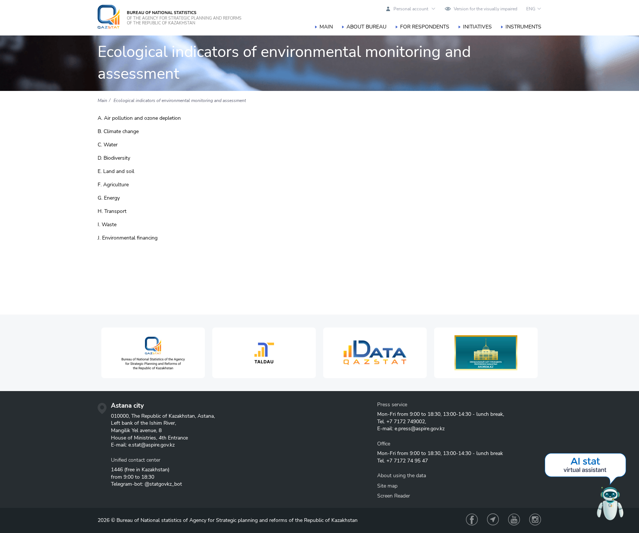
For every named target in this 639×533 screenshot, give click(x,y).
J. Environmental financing (128, 238)
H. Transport (112, 211)
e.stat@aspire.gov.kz (151, 444)
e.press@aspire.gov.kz (419, 428)
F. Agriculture (113, 184)
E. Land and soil (116, 171)
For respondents (424, 26)
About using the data (401, 475)
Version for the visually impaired (485, 9)
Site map (387, 485)
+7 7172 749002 (405, 421)
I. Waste (107, 224)
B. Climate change (118, 131)
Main (326, 26)
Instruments (523, 26)
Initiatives (477, 26)
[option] (153, 352)
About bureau (366, 26)
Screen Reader (393, 495)
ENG (530, 9)
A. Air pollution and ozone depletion (139, 118)
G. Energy (109, 198)
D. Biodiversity (114, 158)
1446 (117, 469)
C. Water (108, 145)
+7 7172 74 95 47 (407, 460)
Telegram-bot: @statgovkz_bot (146, 484)
